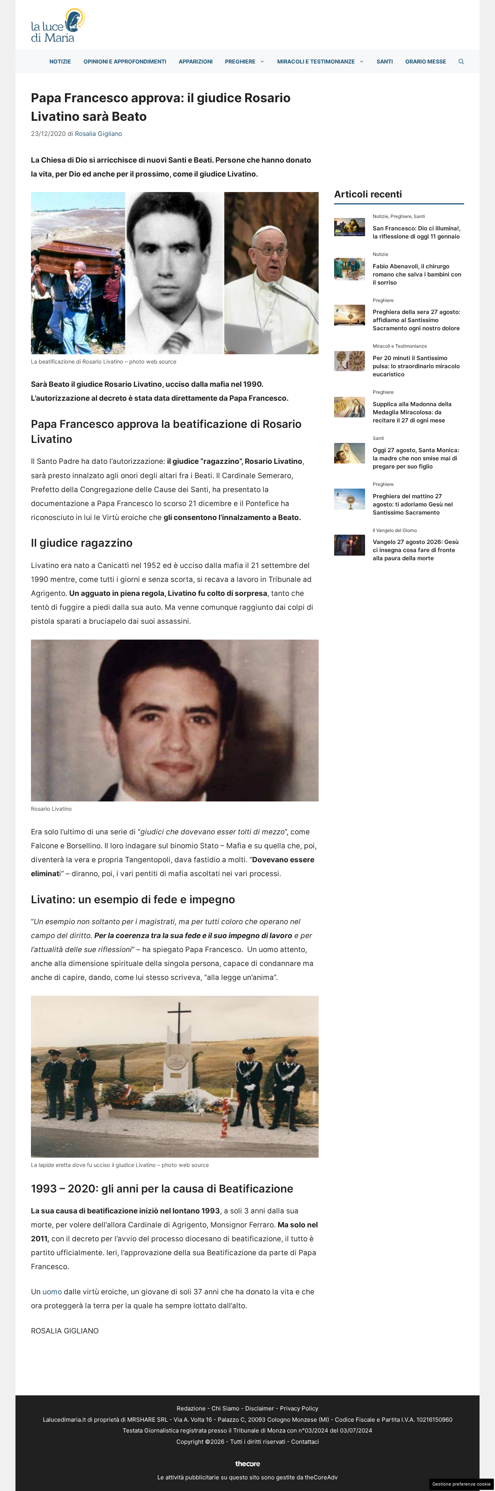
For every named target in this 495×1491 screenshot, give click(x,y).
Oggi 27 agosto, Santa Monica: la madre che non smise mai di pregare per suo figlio (416, 458)
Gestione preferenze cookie (461, 1484)
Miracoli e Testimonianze (316, 61)
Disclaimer (259, 1408)
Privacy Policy (299, 1408)
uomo (52, 1291)
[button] (461, 61)
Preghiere (240, 61)
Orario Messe (425, 61)
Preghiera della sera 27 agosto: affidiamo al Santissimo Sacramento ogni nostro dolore (416, 320)
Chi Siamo (225, 1408)
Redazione (191, 1408)
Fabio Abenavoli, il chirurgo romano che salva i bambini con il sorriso (417, 274)
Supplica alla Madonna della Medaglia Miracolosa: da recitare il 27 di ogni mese (412, 412)
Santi (385, 61)
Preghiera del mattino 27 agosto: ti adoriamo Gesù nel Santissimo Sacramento (413, 504)
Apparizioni (196, 61)
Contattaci (305, 1441)
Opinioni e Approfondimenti (125, 61)
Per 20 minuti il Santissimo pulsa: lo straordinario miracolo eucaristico (416, 366)
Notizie (60, 61)
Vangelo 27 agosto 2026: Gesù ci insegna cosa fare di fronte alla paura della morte (416, 550)
